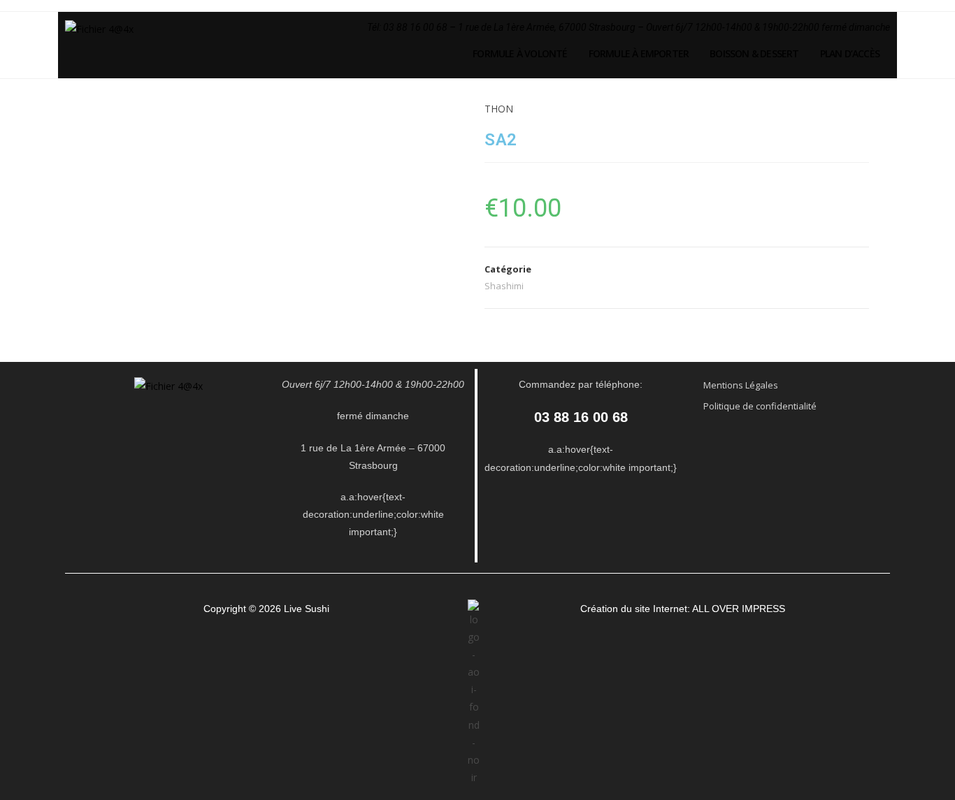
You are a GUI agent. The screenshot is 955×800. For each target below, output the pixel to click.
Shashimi (504, 285)
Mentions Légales (740, 385)
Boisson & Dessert (754, 53)
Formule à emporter (639, 53)
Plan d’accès (849, 53)
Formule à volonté (520, 53)
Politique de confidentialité (760, 406)
